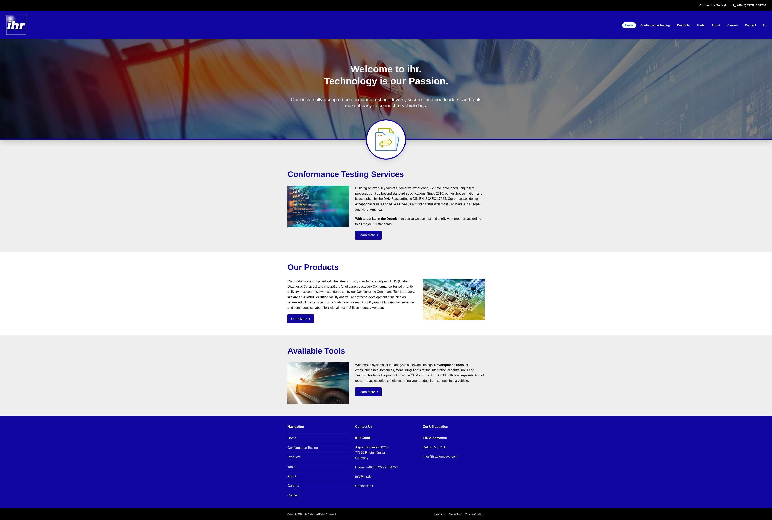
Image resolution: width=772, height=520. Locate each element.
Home (291, 438)
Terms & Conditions (475, 514)
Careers (293, 485)
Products (293, 457)
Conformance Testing (302, 447)
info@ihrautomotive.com (440, 456)
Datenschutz (455, 514)
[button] (764, 25)
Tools (291, 467)
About (291, 476)
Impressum (439, 514)
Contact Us (363, 486)
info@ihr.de (363, 476)
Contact (293, 495)
